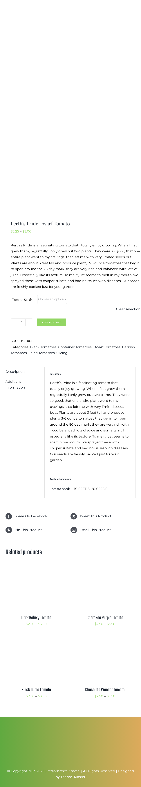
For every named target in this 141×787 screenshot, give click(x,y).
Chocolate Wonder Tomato (104, 689)
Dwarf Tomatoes (106, 347)
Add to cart (51, 322)
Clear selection (128, 309)
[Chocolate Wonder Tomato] (104, 640)
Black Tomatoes (43, 347)
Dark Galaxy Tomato (36, 617)
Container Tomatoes (75, 347)
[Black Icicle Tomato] (36, 640)
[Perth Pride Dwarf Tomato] (70, 154)
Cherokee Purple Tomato (105, 617)
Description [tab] (15, 372)
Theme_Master (73, 777)
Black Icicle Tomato (36, 689)
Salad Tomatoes (41, 353)
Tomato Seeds (22, 299)
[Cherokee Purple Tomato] (104, 568)
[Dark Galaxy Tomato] (36, 568)
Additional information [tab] (15, 384)
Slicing (61, 353)
